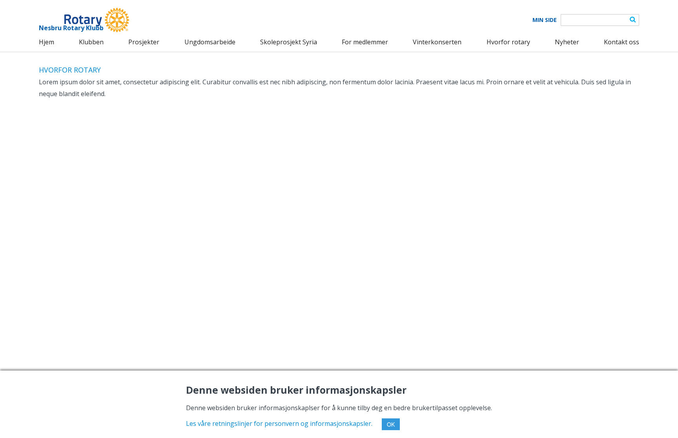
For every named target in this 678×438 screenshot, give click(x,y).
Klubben (91, 42)
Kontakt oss (621, 42)
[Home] (84, 20)
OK (391, 424)
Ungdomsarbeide (209, 42)
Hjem (46, 42)
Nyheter (567, 42)
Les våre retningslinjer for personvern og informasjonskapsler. (279, 423)
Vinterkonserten (437, 42)
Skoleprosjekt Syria (288, 42)
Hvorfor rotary (508, 42)
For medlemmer (365, 42)
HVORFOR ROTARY (70, 70)
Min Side (544, 20)
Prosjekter (143, 42)
